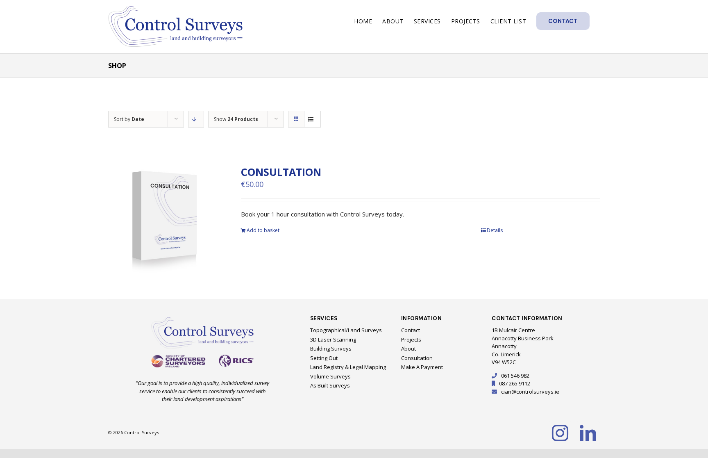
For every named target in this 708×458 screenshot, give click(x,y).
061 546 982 (515, 375)
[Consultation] (164, 221)
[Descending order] (196, 119)
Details (495, 230)
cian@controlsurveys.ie (530, 391)
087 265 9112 (514, 383)
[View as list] (312, 119)
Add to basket (263, 230)
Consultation (281, 172)
